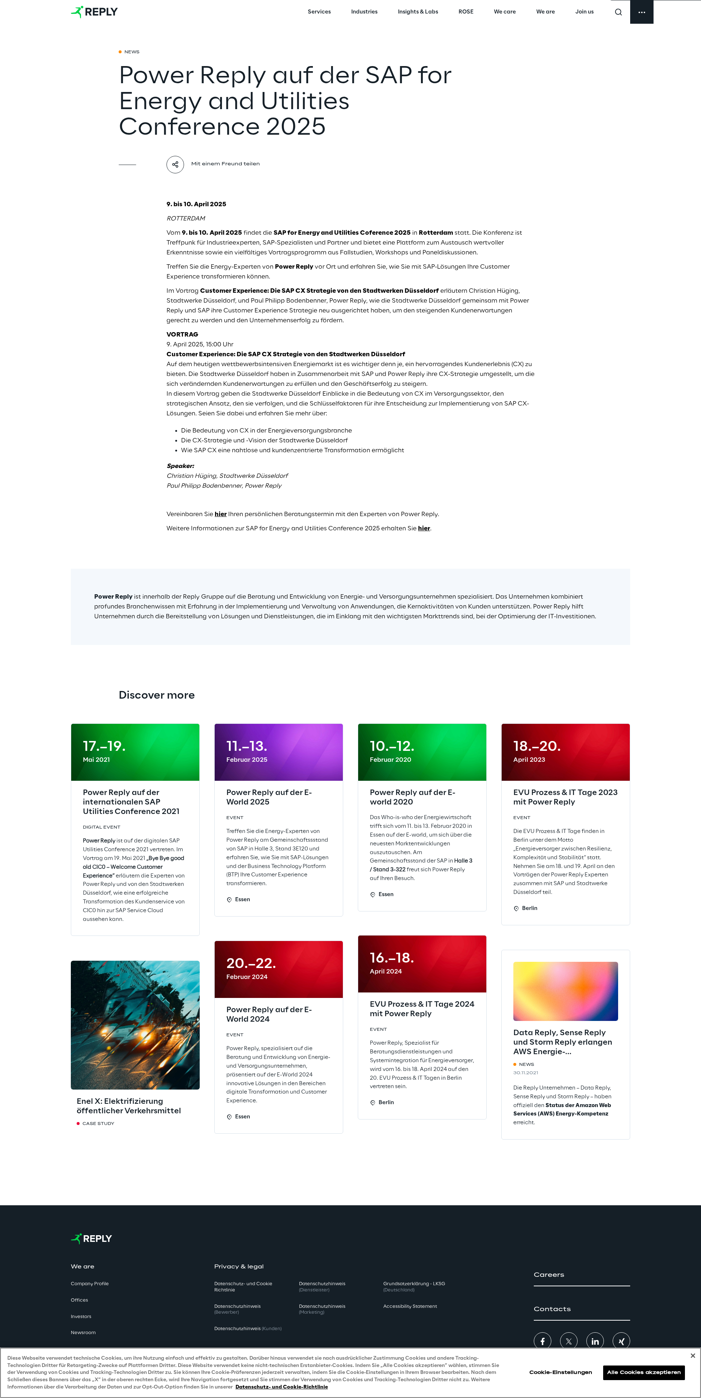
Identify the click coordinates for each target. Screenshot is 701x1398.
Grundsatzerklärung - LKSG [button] (414, 1286)
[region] (350, 1373)
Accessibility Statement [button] (410, 1305)
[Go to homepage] (94, 11)
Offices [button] (79, 1299)
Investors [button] (81, 1316)
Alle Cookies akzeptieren (644, 1372)
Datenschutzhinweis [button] (237, 1308)
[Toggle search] (618, 11)
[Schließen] (693, 1356)
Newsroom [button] (83, 1332)
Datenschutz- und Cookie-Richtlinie (281, 1387)
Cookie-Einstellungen (560, 1372)
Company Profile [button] (90, 1283)
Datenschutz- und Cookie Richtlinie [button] (243, 1286)
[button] (582, 1274)
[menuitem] (319, 11)
